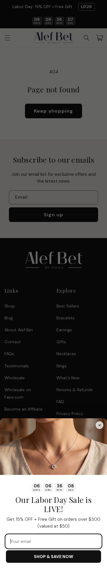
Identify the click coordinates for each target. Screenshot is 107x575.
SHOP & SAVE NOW (53, 556)
